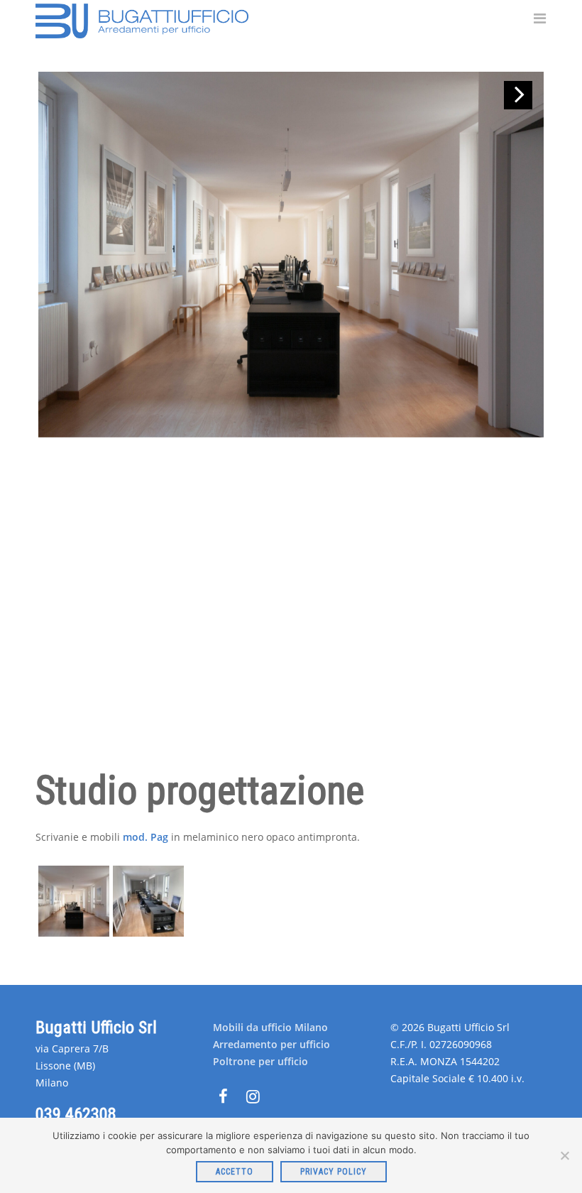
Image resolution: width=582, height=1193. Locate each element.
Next (518, 95)
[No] (564, 1155)
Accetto (234, 1172)
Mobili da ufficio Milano (270, 1027)
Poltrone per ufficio (260, 1061)
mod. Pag (145, 837)
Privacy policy (333, 1172)
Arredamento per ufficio (271, 1044)
